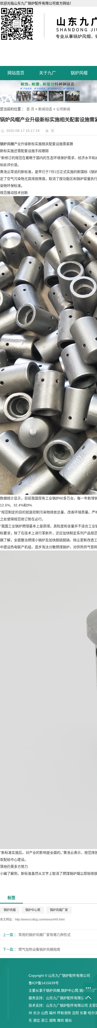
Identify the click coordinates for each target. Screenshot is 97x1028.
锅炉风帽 (79, 73)
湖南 (52, 1020)
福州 (52, 1013)
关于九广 (47, 73)
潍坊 (60, 1020)
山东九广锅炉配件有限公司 (67, 998)
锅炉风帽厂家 (59, 910)
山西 (44, 1013)
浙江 (44, 1020)
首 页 (30, 109)
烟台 (68, 1020)
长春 (83, 1013)
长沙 (36, 1013)
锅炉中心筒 (32, 910)
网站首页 (15, 73)
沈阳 (75, 1013)
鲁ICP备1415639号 (44, 983)
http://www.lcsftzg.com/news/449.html (40, 919)
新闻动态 (45, 109)
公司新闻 (63, 109)
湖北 (36, 1020)
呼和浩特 (64, 1013)
